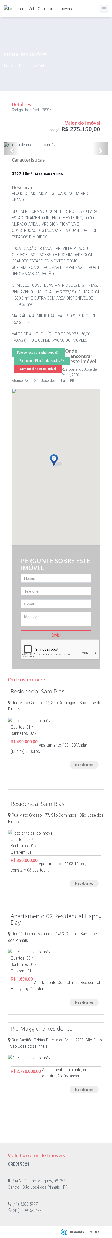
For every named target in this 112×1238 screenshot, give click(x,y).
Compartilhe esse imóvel (38, 369)
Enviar (56, 635)
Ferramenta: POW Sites (83, 1232)
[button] (12, 148)
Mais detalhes (84, 765)
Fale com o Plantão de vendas (40, 361)
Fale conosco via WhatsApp (36, 352)
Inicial (8, 65)
